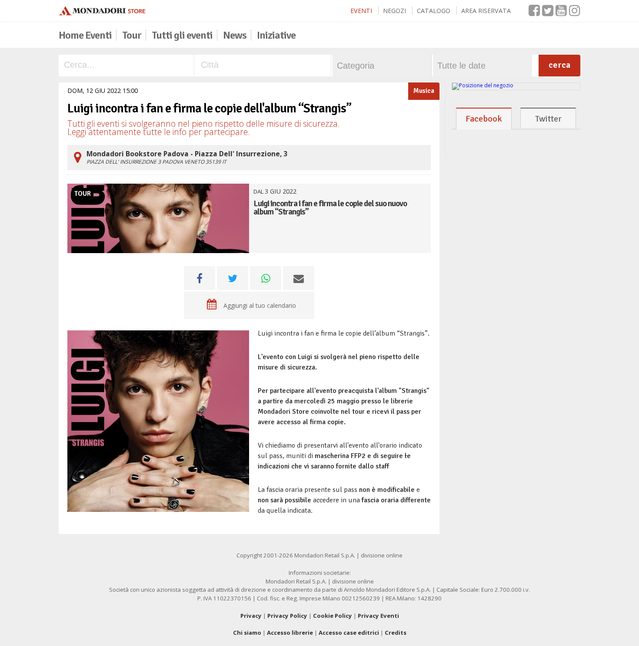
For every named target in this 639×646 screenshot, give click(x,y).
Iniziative (276, 35)
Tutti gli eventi (182, 35)
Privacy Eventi (378, 616)
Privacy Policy (287, 616)
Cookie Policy (332, 616)
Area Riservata (486, 11)
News (234, 35)
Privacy (251, 616)
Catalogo (433, 11)
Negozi (394, 11)
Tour (131, 35)
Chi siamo (247, 632)
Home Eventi (85, 35)
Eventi (361, 11)
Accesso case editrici (349, 632)
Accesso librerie (290, 632)
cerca (559, 64)
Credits (395, 632)
